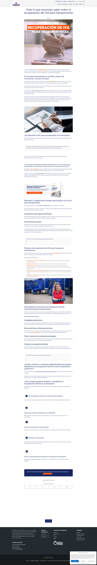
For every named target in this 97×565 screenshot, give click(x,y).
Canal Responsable (80, 535)
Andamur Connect (71, 1)
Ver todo (48, 520)
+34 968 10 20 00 (58, 1)
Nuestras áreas (65, 4)
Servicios (59, 4)
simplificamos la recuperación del (42, 371)
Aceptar (74, 561)
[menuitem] (83, 4)
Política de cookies (79, 563)
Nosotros (80, 4)
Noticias (70, 4)
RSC (74, 4)
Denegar (83, 561)
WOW (77, 4)
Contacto (78, 532)
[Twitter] (78, 1)
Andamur (28, 386)
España (44, 534)
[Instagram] (80, 1)
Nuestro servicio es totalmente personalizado (32, 459)
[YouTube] (84, 1)
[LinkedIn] (82, 1)
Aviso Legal (50, 560)
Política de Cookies (80, 540)
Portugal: (44, 536)
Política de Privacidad (81, 538)
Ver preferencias (92, 561)
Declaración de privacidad (86, 563)
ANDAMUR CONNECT (81, 533)
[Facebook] (76, 1)
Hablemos (65, 1)
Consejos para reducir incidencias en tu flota (42, 355)
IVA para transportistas (52, 371)
